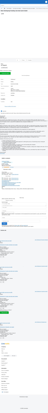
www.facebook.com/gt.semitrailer (8, 184)
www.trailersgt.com (5, 181)
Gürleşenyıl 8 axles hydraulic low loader (9, 244)
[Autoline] (4, 8)
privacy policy (17, 225)
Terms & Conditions (5, 370)
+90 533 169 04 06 (14, 174)
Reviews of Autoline (5, 376)
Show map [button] (22, 197)
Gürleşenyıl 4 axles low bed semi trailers (9, 296)
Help (2, 350)
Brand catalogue (4, 378)
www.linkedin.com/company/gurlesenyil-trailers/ (11, 185)
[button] (46, 2)
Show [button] (10, 174)
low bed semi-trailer (14, 83)
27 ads (6, 163)
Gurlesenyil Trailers (5, 161)
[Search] (46, 5)
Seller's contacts (4, 352)
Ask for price (5, 67)
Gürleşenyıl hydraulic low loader (7, 327)
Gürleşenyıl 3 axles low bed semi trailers (9, 271)
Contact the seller (5, 73)
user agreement (25, 225)
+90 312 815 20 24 (14, 178)
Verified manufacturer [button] (7, 162)
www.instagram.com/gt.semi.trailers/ (9, 183)
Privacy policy (4, 372)
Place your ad (4, 312)
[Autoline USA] (8, 2)
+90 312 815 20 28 (14, 179)
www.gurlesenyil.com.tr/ (6, 180)
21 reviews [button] (12, 167)
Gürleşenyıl (13, 79)
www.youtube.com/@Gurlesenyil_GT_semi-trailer (11, 182)
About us (3, 348)
